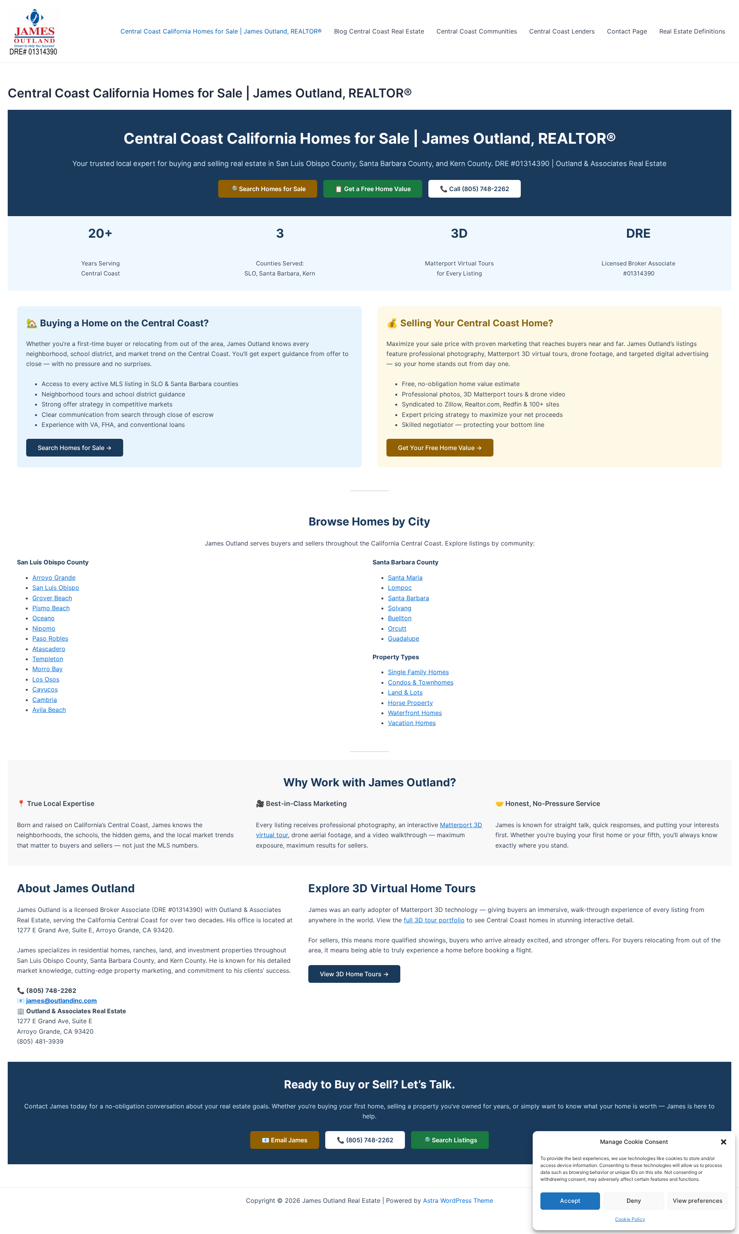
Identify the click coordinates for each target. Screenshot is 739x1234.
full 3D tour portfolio (434, 920)
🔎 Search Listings (450, 1140)
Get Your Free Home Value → (440, 448)
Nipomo (43, 628)
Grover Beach (52, 598)
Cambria (44, 699)
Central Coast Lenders (562, 31)
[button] (723, 1142)
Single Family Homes (418, 672)
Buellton (399, 618)
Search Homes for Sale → (75, 448)
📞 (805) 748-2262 (365, 1140)
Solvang (399, 608)
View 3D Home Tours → (354, 974)
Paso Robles (50, 638)
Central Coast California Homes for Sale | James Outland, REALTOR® (221, 31)
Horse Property (410, 703)
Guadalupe (403, 638)
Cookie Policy (630, 1219)
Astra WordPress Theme (458, 1200)
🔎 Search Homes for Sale (268, 189)
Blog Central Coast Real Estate (379, 31)
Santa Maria (405, 577)
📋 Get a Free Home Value (373, 189)
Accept (570, 1200)
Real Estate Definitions (692, 31)
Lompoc (400, 587)
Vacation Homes (412, 723)
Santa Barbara (408, 598)
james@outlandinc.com (61, 1000)
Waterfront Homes (415, 713)
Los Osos (45, 679)
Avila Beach (49, 710)
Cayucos (45, 689)
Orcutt (397, 628)
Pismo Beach (51, 608)
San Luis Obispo (55, 587)
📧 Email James (285, 1140)
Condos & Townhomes (420, 682)
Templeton (47, 659)
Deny (634, 1200)
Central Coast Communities (476, 31)
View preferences (697, 1200)
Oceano (43, 618)
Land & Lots (405, 692)
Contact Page (627, 31)
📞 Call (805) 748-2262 (474, 189)
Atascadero (48, 649)
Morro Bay (47, 669)
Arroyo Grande (53, 577)
